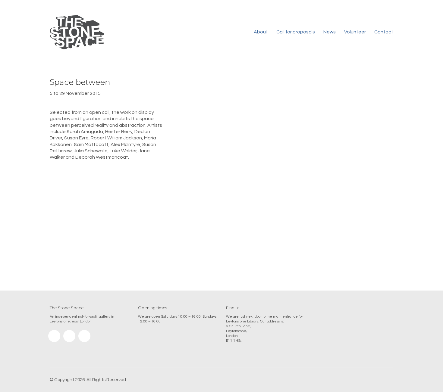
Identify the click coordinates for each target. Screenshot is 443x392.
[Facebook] (69, 336)
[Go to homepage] (77, 32)
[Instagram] (54, 336)
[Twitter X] (84, 336)
